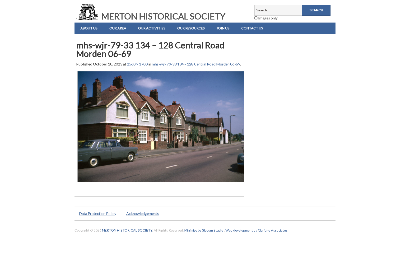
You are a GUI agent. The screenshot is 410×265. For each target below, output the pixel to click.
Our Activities (151, 28)
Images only (267, 18)
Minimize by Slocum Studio (203, 230)
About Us (89, 28)
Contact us (252, 28)
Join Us (223, 28)
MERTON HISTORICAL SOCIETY (162, 16)
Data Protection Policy (97, 213)
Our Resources (191, 28)
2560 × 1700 (137, 64)
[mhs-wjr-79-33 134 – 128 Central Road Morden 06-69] (160, 181)
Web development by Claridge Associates (256, 230)
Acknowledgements (142, 213)
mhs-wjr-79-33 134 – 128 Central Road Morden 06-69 (196, 64)
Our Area (117, 28)
